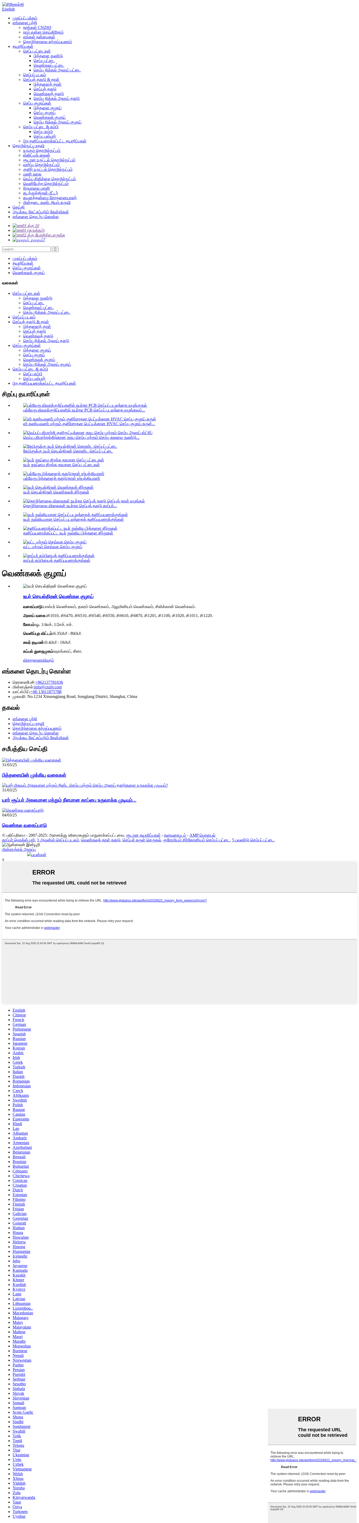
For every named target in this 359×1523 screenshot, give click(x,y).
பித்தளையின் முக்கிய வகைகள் (34, 775)
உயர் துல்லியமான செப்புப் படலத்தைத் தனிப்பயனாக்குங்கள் (73, 519)
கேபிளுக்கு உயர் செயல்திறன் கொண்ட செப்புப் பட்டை (68, 451)
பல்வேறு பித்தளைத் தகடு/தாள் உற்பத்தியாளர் (61, 478)
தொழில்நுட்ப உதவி (28, 145)
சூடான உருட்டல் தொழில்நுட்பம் (49, 160)
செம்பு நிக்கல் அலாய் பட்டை (57, 70)
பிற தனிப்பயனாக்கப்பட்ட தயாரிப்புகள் (54, 141)
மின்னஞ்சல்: (23, 687)
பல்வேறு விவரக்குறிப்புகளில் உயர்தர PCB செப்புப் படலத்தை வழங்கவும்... (84, 410)
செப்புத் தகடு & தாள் (41, 79)
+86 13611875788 (46, 692)
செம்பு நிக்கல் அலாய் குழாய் (57, 122)
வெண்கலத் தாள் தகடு (100, 840)
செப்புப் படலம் (34, 75)
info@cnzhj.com (48, 687)
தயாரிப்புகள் (23, 46)
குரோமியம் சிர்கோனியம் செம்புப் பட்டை (196, 840)
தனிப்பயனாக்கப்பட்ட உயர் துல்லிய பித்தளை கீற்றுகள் (68, 533)
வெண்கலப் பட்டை (49, 65)
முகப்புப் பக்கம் (25, 18)
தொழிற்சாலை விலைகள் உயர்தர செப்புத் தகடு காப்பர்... (70, 505)
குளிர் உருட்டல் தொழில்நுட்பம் (48, 169)
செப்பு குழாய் (44, 112)
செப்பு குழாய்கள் (37, 103)
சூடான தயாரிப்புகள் (143, 835)
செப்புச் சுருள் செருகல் (141, 840)
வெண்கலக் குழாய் (50, 117)
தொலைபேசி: (24, 682)
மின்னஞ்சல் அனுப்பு (19, 849)
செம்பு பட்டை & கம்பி (41, 127)
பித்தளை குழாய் (47, 108)
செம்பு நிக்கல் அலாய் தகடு (57, 98)
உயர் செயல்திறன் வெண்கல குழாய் (58, 596)
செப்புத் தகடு (45, 89)
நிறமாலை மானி (36, 188)
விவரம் (48, 660)
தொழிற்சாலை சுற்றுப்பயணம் (47, 41)
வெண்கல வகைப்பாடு (24, 825)
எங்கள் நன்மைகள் (39, 37)
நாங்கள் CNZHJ (37, 27)
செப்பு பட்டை (44, 60)
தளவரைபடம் (175, 835)
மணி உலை (32, 174)
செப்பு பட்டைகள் (37, 51)
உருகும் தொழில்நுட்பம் (41, 150)
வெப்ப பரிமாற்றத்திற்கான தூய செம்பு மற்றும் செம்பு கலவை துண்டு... (81, 437)
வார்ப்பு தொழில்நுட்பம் (41, 164)
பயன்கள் (39, 854)
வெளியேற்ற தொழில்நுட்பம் (46, 183)
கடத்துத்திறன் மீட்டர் (40, 193)
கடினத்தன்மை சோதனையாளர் (50, 197)
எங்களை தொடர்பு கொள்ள (36, 216)
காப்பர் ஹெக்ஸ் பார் (18, 840)
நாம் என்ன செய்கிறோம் (43, 32)
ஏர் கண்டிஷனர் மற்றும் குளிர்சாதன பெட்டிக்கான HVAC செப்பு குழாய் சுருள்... (89, 423)
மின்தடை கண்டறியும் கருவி (47, 202)
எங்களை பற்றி (25, 22)
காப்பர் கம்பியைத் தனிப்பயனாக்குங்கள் (56, 560)
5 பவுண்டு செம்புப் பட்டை (253, 840)
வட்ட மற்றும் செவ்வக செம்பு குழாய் (52, 546)
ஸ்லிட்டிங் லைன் (36, 155)
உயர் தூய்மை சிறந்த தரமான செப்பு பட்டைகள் (61, 464)
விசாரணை (32, 660)
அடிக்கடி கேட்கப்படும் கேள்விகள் (41, 212)
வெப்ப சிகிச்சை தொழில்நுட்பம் (49, 179)
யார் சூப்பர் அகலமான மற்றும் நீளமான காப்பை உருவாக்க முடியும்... (69, 800)
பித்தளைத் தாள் (47, 84)
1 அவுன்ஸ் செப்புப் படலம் (58, 840)
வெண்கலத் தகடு (49, 93)
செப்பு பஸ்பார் (45, 136)
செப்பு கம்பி (43, 131)
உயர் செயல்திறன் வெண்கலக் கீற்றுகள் (56, 492)
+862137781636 (49, 682)
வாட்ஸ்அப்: (22, 692)
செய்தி (19, 207)
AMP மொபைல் (202, 835)
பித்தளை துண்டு (48, 56)
